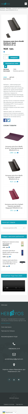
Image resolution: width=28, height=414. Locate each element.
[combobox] (14, 228)
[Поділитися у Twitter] (8, 120)
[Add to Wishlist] (5, 66)
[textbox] (14, 228)
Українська (9, 412)
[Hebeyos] (5, 3)
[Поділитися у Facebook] (5, 120)
